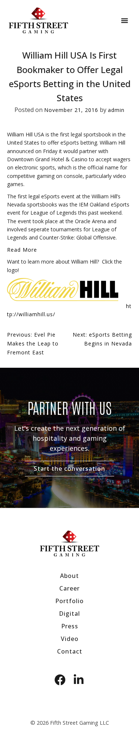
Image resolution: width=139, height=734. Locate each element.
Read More (22, 249)
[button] (124, 20)
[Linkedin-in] (79, 680)
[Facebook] (60, 680)
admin (116, 109)
